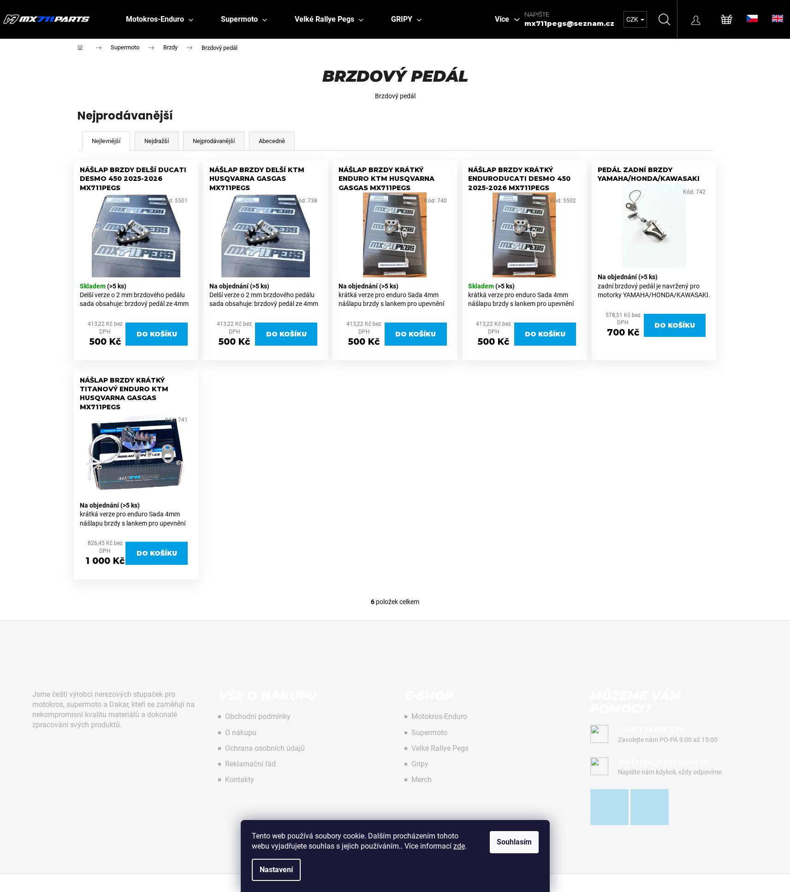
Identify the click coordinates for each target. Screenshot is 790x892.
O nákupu (240, 732)
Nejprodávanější (214, 141)
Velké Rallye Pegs (440, 748)
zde (459, 846)
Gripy (419, 764)
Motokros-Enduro (439, 716)
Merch (421, 779)
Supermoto (429, 732)
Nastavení (276, 869)
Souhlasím (514, 842)
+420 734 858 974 (650, 729)
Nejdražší (156, 141)
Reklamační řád (250, 764)
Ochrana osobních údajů (265, 748)
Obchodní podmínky (258, 716)
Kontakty (239, 779)
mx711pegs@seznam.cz (569, 23)
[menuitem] (159, 19)
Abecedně (272, 141)
